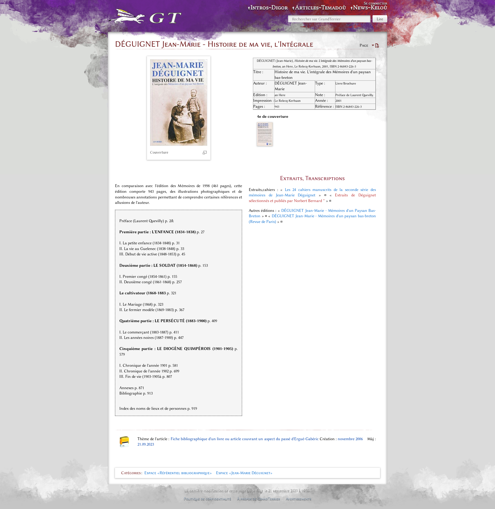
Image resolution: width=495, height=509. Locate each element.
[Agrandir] (204, 152)
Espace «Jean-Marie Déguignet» (244, 473)
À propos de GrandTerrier (258, 498)
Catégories (131, 473)
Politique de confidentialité (207, 498)
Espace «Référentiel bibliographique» (178, 473)
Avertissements (298, 498)
